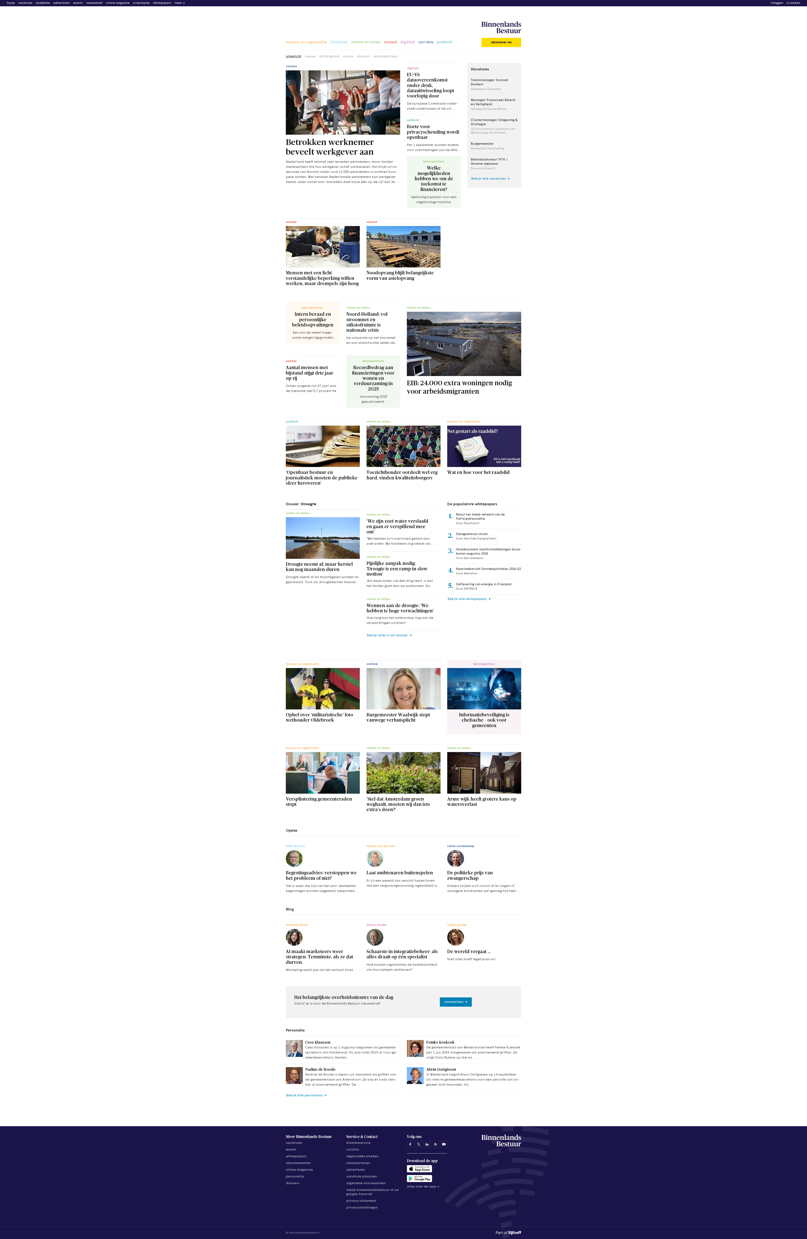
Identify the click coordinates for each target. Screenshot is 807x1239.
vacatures (25, 3)
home (11, 3)
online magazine (118, 3)
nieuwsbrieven (358, 1163)
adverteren (61, 3)
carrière (425, 42)
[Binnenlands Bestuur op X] (418, 1144)
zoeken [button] (795, 3)
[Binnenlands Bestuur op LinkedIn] (427, 1144)
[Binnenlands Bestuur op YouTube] (443, 1144)
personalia (295, 1176)
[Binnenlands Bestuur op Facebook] (410, 1144)
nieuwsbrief (94, 3)
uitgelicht (293, 56)
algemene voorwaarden (366, 1183)
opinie (348, 56)
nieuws (310, 56)
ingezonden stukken (362, 1156)
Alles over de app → (423, 1186)
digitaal (407, 42)
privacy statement (361, 1201)
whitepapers (162, 3)
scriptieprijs (141, 3)
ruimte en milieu (365, 42)
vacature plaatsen (361, 1176)
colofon (352, 1149)
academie (43, 3)
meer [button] (178, 3)
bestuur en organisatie (306, 42)
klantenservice (358, 1143)
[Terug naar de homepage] (501, 27)
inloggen (777, 3)
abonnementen (298, 1163)
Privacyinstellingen (361, 1207)
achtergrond (329, 56)
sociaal (390, 42)
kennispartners (385, 56)
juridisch (444, 42)
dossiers (363, 56)
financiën (339, 42)
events (78, 3)
